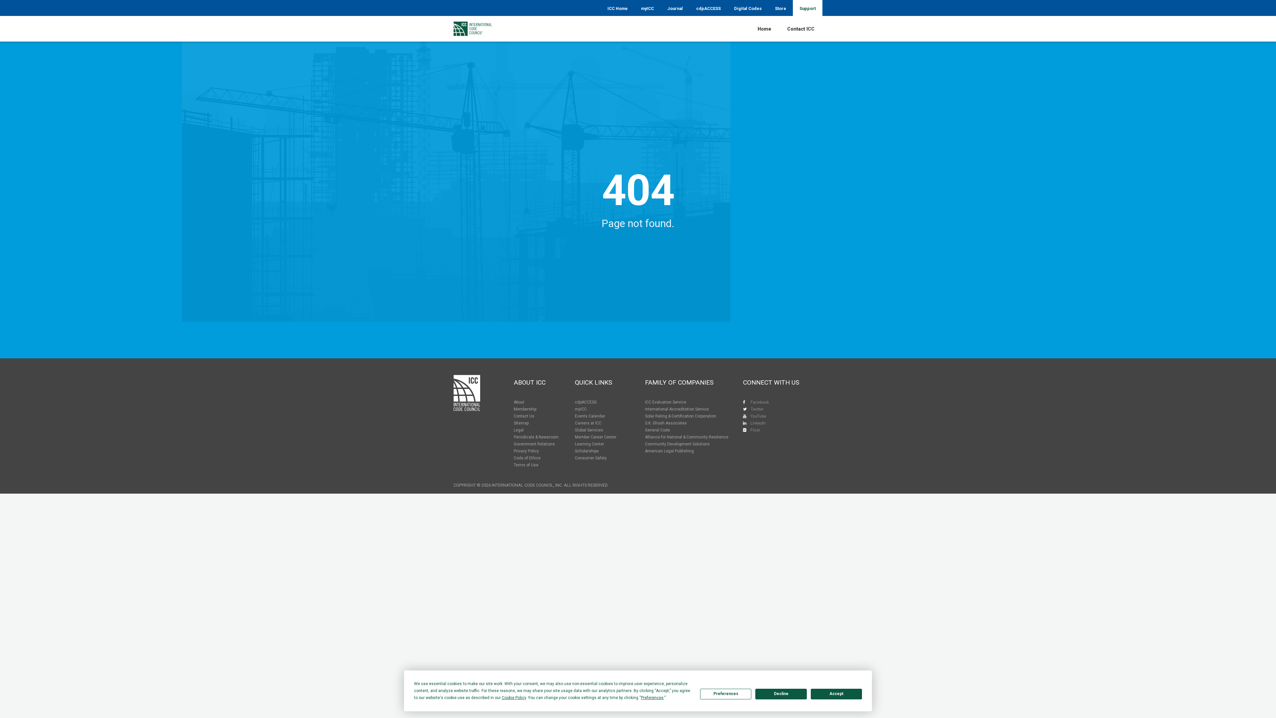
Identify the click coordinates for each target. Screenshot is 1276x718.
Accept (836, 693)
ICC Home (617, 8)
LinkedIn (758, 422)
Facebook (760, 402)
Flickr (755, 429)
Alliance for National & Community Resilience (686, 437)
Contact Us (524, 416)
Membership (525, 409)
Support (807, 8)
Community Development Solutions (677, 444)
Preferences (725, 693)
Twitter (757, 409)
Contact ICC (800, 29)
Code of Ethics (527, 458)
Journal (675, 8)
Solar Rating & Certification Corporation (680, 416)
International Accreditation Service (677, 409)
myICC (647, 8)
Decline (781, 693)
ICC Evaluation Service (665, 402)
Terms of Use (526, 465)
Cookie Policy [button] (514, 697)
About (519, 402)
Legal (519, 430)
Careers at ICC (588, 423)
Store (780, 8)
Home (764, 29)
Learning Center (589, 444)
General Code (657, 430)
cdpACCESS (708, 8)
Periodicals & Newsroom (536, 437)
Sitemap (521, 423)
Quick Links (593, 382)
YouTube (758, 416)
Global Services (589, 430)
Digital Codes (748, 8)
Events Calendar (590, 416)
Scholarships (587, 451)
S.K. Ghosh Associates (666, 423)
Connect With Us (771, 382)
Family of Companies (679, 382)
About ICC (530, 382)
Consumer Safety (591, 458)
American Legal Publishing (669, 451)
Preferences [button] (652, 697)
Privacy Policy (526, 451)
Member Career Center (595, 437)
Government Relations (534, 444)
